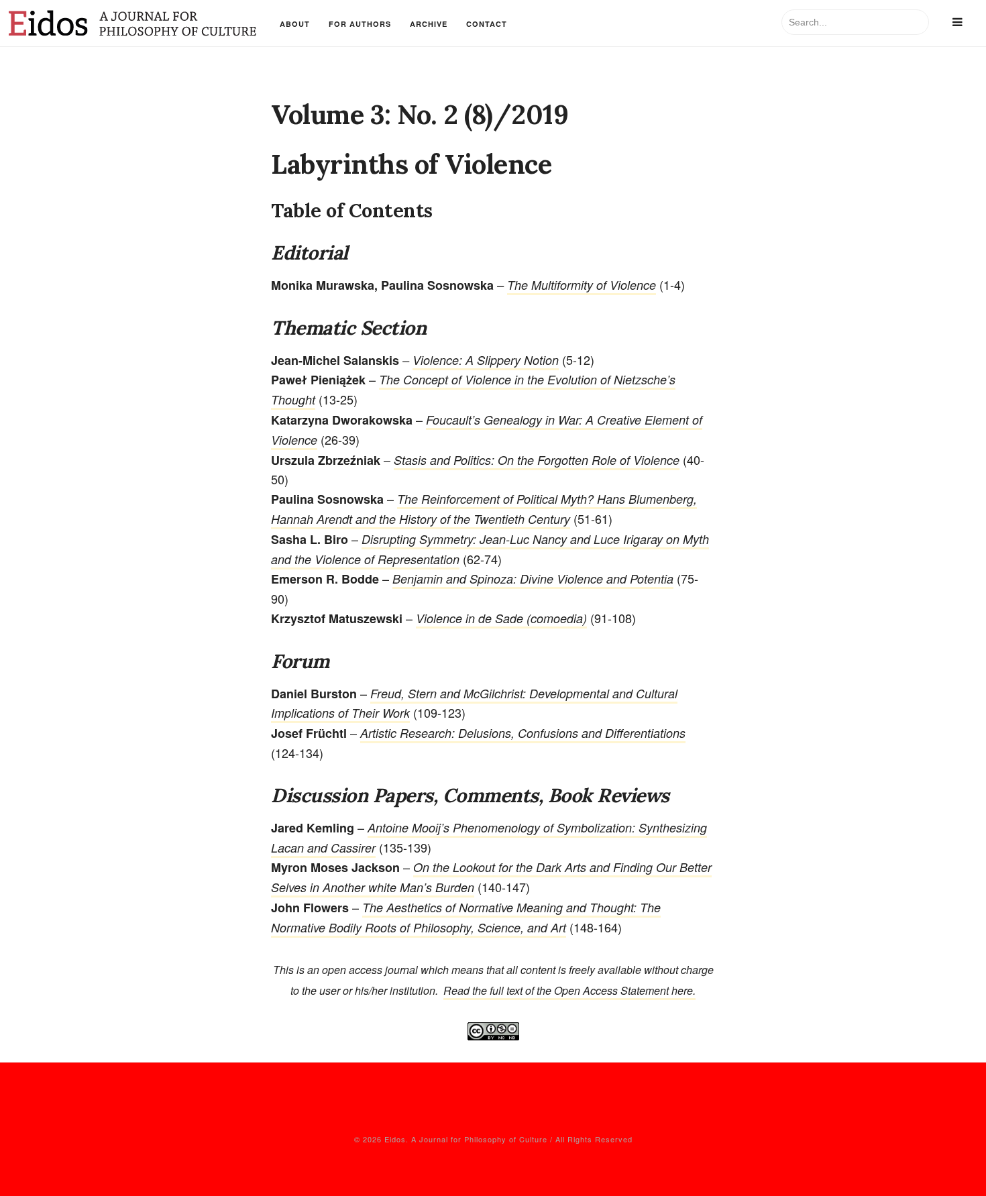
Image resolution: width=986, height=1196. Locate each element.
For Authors (360, 24)
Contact (486, 24)
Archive (428, 24)
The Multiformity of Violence (581, 284)
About (295, 24)
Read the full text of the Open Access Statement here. (569, 990)
